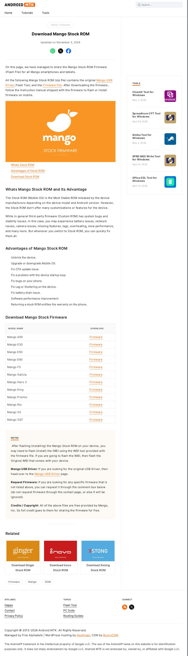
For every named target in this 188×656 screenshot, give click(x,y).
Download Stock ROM (25, 176)
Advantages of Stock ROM (28, 170)
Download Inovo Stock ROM (60, 568)
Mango (32, 581)
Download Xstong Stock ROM (98, 568)
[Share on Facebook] (68, 52)
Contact (10, 610)
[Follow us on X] (131, 608)
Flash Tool (70, 605)
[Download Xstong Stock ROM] (98, 552)
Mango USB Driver (47, 474)
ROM (48, 581)
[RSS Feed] (124, 608)
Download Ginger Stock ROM (23, 568)
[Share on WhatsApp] (52, 52)
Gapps (9, 605)
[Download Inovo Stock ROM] (60, 552)
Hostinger (83, 635)
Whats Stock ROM (22, 165)
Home (8, 12)
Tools (45, 12)
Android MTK (20, 5)
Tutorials (27, 12)
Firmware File (52, 85)
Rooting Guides (73, 616)
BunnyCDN (110, 635)
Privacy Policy (14, 616)
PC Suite (69, 610)
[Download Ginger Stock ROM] (22, 552)
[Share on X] (60, 52)
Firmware (65, 24)
